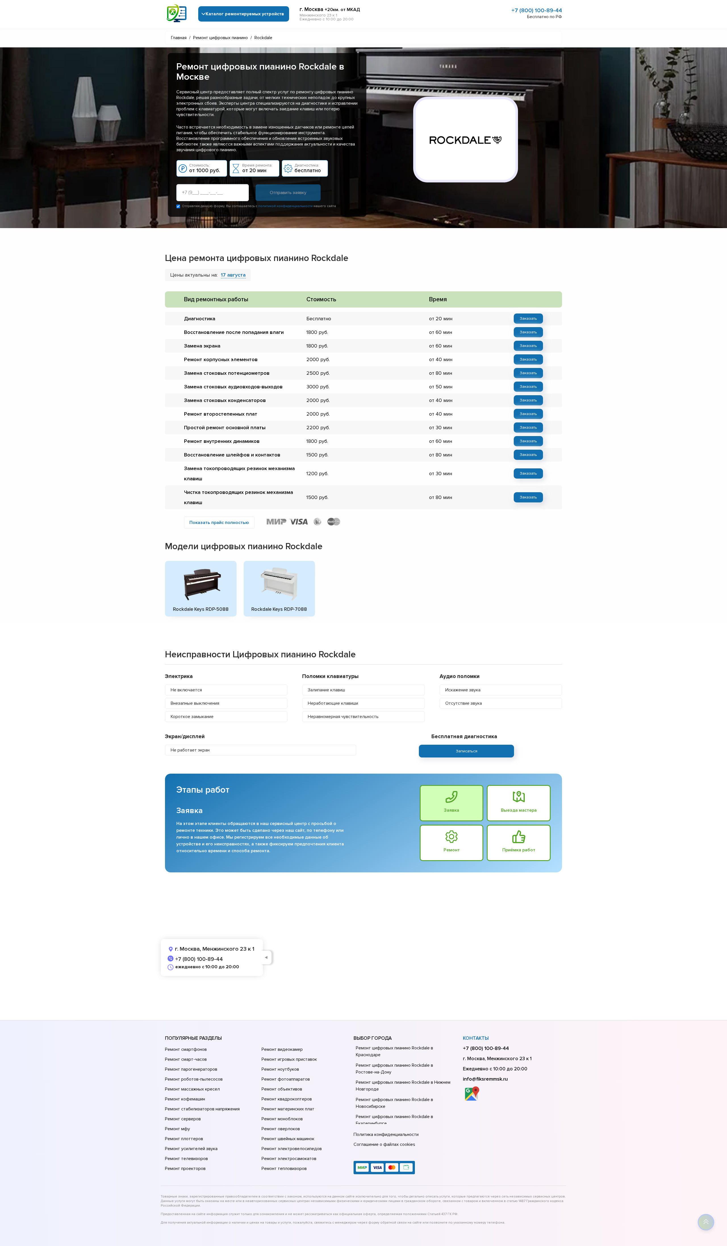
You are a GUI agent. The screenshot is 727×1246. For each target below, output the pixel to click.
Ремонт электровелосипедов (292, 1149)
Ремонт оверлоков (281, 1129)
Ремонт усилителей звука (191, 1149)
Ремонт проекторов (185, 1168)
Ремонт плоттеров (184, 1139)
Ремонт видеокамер (282, 1049)
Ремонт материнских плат (288, 1109)
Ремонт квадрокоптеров (287, 1099)
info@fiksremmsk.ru (485, 1079)
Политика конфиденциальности (386, 1134)
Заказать (528, 318)
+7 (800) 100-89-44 (536, 10)
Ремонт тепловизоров (284, 1168)
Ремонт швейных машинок (288, 1139)
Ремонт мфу (177, 1129)
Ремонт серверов (183, 1119)
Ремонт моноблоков (282, 1119)
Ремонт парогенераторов (191, 1069)
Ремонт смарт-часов (186, 1059)
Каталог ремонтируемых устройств (245, 14)
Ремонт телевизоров (186, 1158)
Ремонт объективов (282, 1089)
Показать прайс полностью (219, 522)
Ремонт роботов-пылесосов (194, 1079)
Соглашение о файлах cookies (384, 1144)
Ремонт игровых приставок (289, 1059)
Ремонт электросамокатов (289, 1158)
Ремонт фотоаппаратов (286, 1079)
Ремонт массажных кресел (192, 1089)
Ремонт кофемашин (185, 1099)
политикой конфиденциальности (285, 206)
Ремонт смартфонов (186, 1049)
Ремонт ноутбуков (280, 1069)
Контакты (476, 1038)
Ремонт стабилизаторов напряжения (202, 1109)
